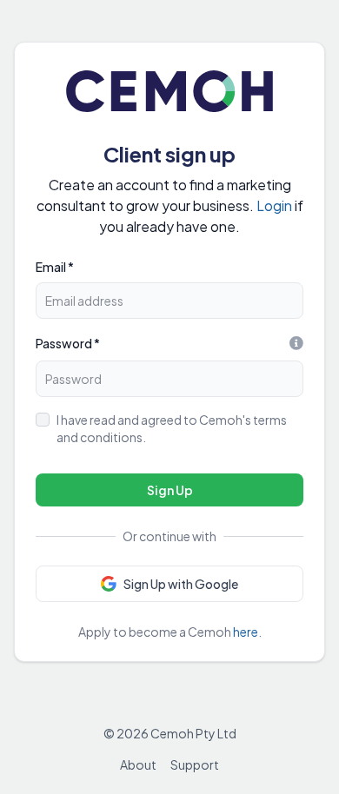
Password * (68, 343)
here (245, 631)
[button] (169, 584)
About (138, 764)
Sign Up (170, 490)
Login (274, 205)
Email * (55, 267)
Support (194, 764)
